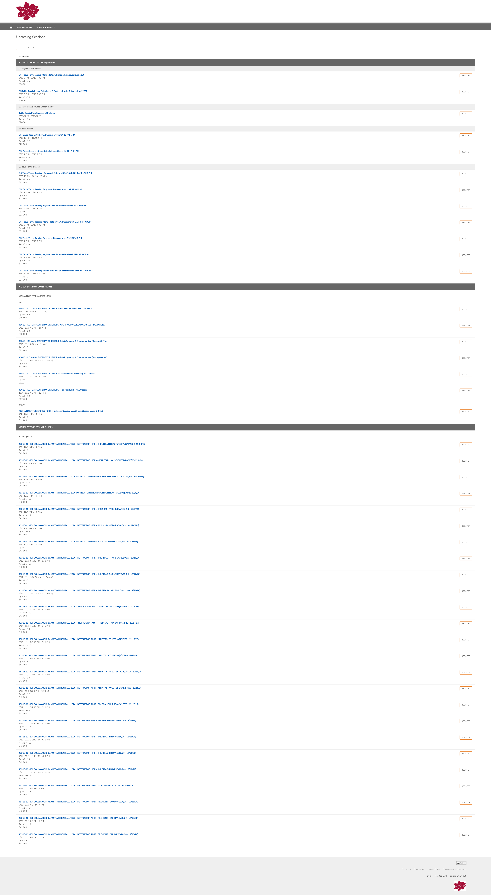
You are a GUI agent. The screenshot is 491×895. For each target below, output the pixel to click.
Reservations (24, 27)
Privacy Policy (419, 869)
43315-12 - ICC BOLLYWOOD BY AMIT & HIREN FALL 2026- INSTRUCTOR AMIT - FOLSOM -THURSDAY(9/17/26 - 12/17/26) (79, 704)
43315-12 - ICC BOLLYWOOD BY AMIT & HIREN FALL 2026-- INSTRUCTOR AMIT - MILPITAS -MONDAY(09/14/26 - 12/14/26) (79, 623)
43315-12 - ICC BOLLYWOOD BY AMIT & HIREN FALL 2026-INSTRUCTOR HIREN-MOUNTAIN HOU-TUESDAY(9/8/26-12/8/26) (79, 492)
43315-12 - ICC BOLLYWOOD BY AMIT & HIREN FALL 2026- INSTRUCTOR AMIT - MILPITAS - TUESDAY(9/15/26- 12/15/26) (78, 655)
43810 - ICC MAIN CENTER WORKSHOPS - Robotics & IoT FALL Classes (53, 389)
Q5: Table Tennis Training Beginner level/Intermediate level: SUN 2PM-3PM (53, 254)
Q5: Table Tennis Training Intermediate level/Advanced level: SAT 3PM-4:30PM (55, 221)
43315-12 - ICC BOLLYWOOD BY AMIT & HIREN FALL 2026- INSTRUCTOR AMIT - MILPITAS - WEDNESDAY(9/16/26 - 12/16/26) (80, 671)
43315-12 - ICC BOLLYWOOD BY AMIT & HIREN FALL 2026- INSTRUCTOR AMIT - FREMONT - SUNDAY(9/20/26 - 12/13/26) (78, 801)
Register (466, 75)
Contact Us (406, 869)
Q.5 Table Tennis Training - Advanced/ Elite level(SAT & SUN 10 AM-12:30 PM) (55, 173)
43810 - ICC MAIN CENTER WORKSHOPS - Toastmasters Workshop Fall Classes (57, 373)
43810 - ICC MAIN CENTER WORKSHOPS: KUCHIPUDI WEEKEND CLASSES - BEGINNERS (62, 324)
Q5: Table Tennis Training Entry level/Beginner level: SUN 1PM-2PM (50, 238)
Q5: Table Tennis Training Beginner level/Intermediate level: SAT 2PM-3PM (53, 205)
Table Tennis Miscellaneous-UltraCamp (37, 113)
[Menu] (13, 27)
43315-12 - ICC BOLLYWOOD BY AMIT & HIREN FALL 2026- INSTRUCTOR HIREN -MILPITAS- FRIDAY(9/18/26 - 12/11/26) (77, 720)
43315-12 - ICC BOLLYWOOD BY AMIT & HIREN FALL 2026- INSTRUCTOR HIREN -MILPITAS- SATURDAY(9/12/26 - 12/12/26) (79, 574)
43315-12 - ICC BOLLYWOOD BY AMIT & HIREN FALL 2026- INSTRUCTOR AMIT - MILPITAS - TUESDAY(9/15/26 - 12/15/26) (79, 639)
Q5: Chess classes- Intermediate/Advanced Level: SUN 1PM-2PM (49, 151)
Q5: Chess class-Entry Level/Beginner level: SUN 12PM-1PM (47, 135)
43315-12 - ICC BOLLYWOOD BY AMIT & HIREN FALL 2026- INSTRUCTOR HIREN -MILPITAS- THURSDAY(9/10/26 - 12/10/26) (79, 557)
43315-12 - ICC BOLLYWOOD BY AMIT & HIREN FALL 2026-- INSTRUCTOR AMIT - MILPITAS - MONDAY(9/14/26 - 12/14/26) (79, 606)
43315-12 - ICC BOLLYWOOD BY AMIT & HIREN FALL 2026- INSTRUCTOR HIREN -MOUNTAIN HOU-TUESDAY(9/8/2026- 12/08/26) (82, 444)
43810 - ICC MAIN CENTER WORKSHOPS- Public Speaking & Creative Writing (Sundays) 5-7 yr (63, 341)
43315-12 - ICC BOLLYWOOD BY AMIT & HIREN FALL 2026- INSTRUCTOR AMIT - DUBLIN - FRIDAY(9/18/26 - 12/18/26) (76, 785)
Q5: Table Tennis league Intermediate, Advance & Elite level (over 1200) (52, 74)
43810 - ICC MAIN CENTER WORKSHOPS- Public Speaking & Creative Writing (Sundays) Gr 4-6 (63, 357)
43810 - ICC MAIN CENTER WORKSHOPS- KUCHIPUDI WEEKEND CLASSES (55, 308)
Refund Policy (434, 869)
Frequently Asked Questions (454, 869)
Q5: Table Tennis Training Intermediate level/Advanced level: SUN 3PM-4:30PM (55, 270)
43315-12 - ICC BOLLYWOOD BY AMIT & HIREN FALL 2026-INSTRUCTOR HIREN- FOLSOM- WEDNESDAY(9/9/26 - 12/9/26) (78, 541)
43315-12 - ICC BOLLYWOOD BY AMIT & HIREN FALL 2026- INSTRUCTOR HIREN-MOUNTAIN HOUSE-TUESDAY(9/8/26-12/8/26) (81, 460)
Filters (31, 47)
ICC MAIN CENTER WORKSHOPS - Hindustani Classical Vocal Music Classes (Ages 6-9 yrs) (61, 411)
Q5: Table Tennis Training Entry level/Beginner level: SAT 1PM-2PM (50, 189)
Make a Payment (46, 27)
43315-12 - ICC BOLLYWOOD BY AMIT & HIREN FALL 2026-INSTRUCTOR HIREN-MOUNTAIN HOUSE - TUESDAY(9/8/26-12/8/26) (81, 476)
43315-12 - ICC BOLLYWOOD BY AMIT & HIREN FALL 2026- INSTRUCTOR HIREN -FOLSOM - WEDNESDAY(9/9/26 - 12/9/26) (79, 509)
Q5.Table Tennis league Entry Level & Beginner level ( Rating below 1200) (53, 91)
